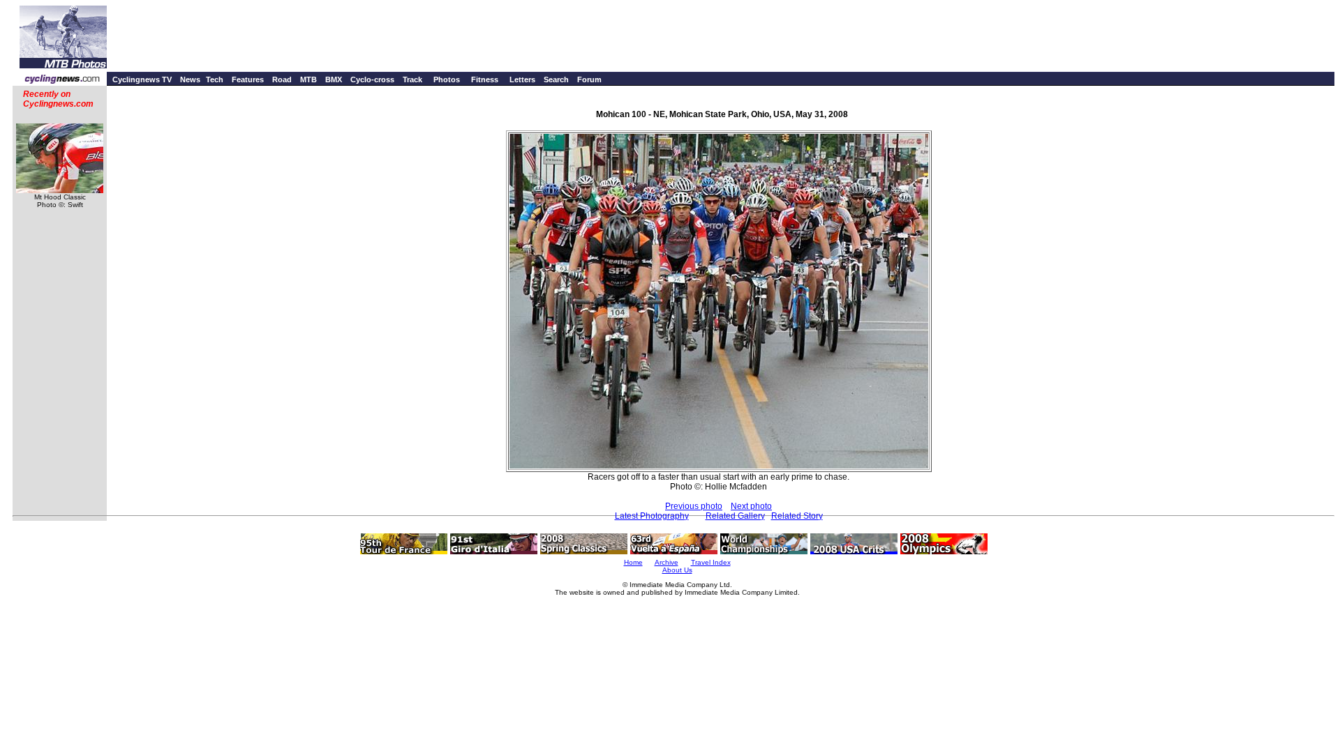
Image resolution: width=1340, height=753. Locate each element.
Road (282, 79)
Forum (589, 79)
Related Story (797, 516)
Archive (666, 562)
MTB (308, 79)
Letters (522, 79)
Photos (446, 79)
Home (633, 562)
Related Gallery (735, 516)
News (190, 79)
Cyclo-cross (372, 79)
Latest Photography (652, 516)
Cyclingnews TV (142, 79)
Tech (214, 79)
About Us (677, 570)
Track (412, 79)
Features (248, 79)
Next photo (751, 506)
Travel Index (711, 562)
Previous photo (693, 506)
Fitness (484, 79)
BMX (333, 79)
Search (556, 79)
